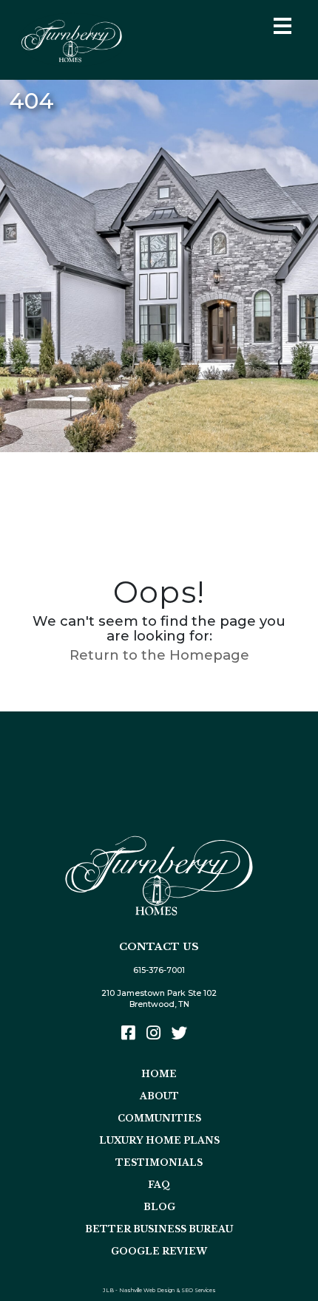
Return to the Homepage (159, 654)
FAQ (159, 1184)
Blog (159, 1206)
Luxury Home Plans (159, 1140)
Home (159, 1073)
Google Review (159, 1251)
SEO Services (198, 1290)
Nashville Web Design (147, 1290)
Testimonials (159, 1162)
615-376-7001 (159, 970)
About (159, 1096)
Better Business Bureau (159, 1229)
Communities (159, 1118)
